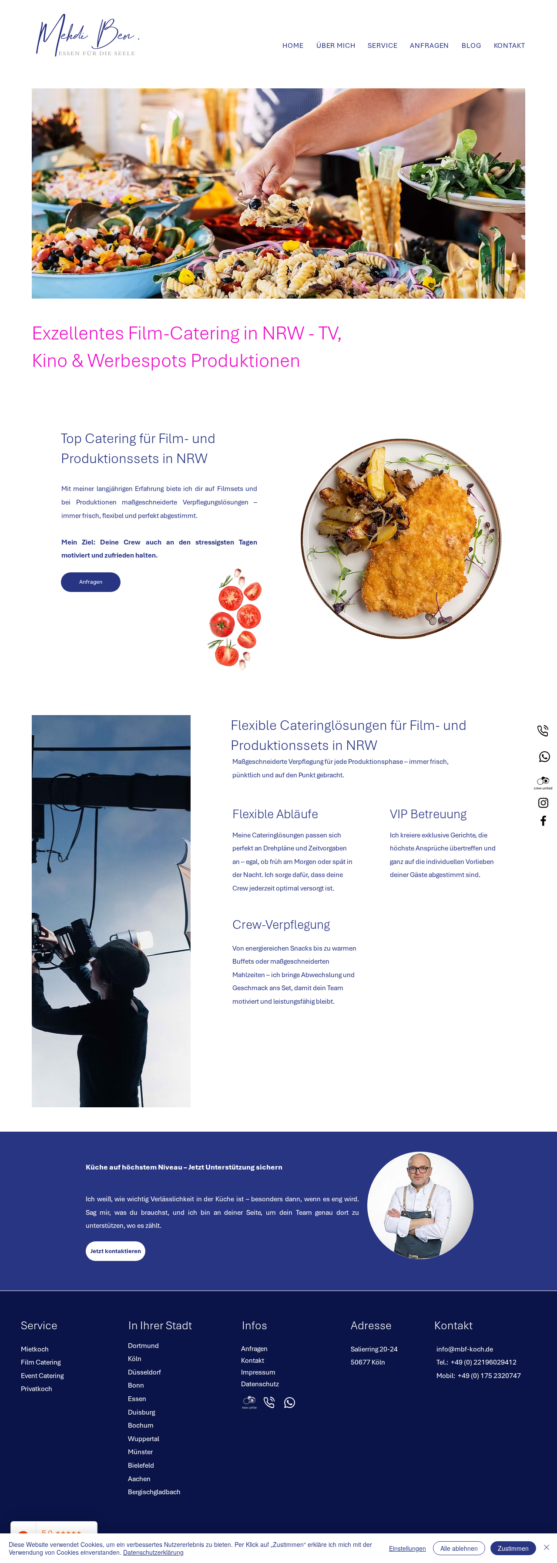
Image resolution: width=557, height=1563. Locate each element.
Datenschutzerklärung (153, 1552)
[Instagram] (543, 803)
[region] (544, 735)
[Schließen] (546, 1548)
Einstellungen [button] (407, 1548)
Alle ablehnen (459, 1548)
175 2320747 (500, 1375)
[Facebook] (543, 820)
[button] (382, 45)
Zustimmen (513, 1548)
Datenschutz (260, 1383)
